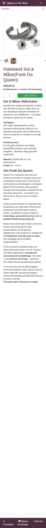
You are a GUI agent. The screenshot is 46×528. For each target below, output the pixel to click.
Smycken (5, 8)
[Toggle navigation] (41, 3)
